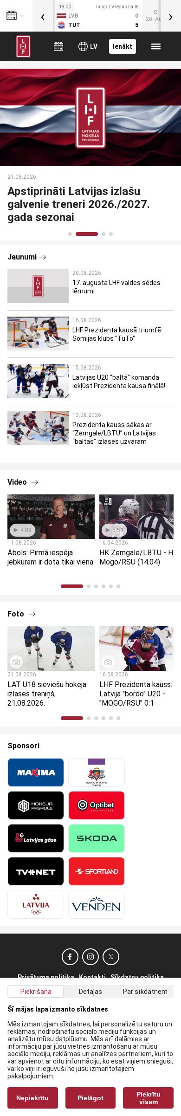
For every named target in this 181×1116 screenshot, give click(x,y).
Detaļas (90, 991)
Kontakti (92, 977)
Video (18, 482)
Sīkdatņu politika (137, 977)
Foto (16, 614)
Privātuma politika (46, 977)
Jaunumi (22, 257)
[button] (70, 234)
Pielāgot (90, 1098)
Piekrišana (36, 991)
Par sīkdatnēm (145, 991)
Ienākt (122, 46)
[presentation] (42, 16)
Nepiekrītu (32, 1098)
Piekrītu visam (148, 1097)
